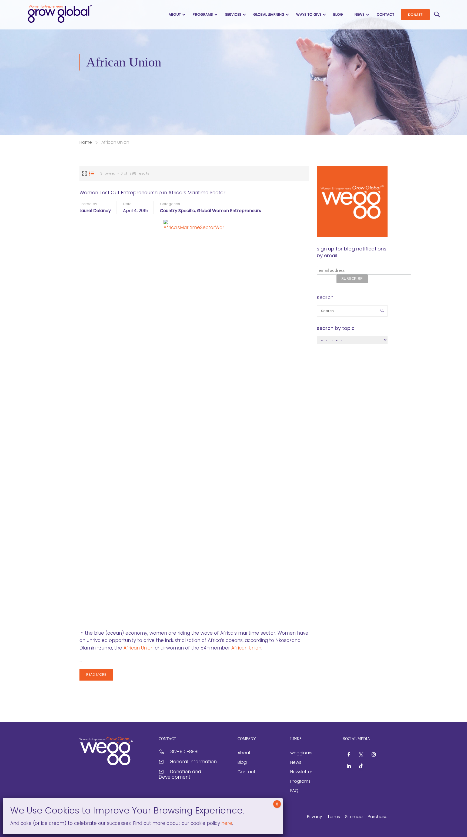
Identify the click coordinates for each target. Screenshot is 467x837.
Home (85, 142)
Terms (333, 816)
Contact (385, 14)
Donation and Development (180, 774)
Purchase (378, 816)
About (175, 14)
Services (233, 14)
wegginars (301, 753)
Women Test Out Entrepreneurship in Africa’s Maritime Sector (152, 192)
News (360, 14)
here (226, 823)
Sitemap (354, 816)
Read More (99, 676)
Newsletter (301, 772)
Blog (338, 14)
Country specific (177, 210)
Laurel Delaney (95, 210)
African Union (139, 648)
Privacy (314, 816)
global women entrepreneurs (229, 210)
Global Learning (268, 14)
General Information (193, 761)
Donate (415, 14)
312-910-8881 (184, 751)
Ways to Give (308, 14)
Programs (203, 14)
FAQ (294, 791)
